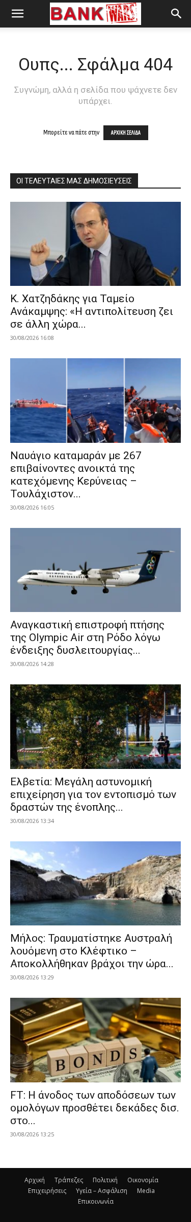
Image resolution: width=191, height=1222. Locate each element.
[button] (17, 14)
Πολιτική (105, 1180)
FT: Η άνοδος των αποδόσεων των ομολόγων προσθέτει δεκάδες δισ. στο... (94, 1108)
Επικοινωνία (96, 1201)
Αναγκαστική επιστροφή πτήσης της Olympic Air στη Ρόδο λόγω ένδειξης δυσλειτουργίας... (87, 637)
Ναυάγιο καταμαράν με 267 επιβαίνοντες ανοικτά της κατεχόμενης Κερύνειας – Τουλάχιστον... (76, 474)
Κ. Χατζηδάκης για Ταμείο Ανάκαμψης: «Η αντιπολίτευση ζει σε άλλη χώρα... (91, 311)
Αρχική (34, 1180)
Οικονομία (142, 1180)
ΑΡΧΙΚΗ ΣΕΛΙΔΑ (126, 132)
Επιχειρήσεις (47, 1190)
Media (146, 1190)
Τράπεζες (68, 1180)
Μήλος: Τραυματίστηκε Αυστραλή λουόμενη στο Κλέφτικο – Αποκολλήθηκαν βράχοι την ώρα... (92, 951)
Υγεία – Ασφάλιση (101, 1190)
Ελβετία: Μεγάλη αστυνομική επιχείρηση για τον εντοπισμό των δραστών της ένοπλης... (93, 794)
